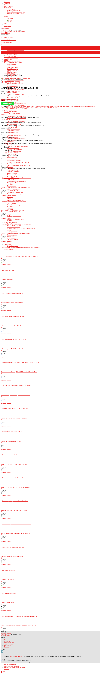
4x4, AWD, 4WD (11, 64)
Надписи (9, 68)
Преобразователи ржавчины (15, 192)
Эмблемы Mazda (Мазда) (71, 106)
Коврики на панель (12, 97)
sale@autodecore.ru (20, 31)
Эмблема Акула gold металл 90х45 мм (11, 441)
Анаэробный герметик (13, 145)
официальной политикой (17, 656)
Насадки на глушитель (13, 66)
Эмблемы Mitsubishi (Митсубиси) (87, 106)
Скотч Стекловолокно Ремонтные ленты (18, 165)
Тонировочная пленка (13, 70)
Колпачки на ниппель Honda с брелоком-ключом (14, 464)
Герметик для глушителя (14, 151)
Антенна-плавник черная (7, 602)
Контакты (6, 14)
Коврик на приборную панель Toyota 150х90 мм (14, 510)
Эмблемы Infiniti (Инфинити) (56, 106)
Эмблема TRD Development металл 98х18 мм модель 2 (15, 233)
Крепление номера (12, 69)
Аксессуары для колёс (10, 47)
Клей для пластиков (12, 159)
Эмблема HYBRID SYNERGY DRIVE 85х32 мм (14, 418)
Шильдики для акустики (13, 74)
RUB (12, 19)
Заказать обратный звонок (8, 31)
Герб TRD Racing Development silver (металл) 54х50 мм (15, 533)
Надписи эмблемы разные (11, 62)
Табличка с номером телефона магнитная (12, 556)
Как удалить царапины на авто (15, 13)
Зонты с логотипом (12, 92)
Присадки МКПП (12, 133)
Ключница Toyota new (7, 279)
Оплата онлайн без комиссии (8, 40)
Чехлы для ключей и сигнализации (17, 108)
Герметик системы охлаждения (16, 121)
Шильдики (10, 72)
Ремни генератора (12, 235)
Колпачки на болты (12, 54)
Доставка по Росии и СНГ (8, 37)
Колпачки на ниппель (13, 53)
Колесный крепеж (12, 111)
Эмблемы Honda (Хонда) (41, 106)
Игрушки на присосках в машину (16, 94)
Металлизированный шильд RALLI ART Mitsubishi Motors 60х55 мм (19, 372)
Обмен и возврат (8, 6)
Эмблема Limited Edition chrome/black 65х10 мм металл (15, 187)
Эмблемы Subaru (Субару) (22, 107)
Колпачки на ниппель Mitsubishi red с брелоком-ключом (16, 487)
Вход (5, 23)
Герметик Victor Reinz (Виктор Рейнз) (18, 146)
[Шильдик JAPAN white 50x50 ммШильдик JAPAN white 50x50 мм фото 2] (10, 78)
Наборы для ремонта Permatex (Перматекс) (19, 162)
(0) (1, 188)
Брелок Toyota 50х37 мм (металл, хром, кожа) (13, 210)
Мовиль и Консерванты (13, 189)
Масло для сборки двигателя (15, 124)
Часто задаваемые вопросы (14, 10)
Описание (3, 114)
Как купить (7, 3)
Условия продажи (11, 9)
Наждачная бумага (12, 190)
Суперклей (10, 167)
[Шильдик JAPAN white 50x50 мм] (10, 81)
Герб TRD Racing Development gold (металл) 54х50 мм (15, 395)
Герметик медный (12, 154)
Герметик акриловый (13, 148)
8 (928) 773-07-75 (5, 30)
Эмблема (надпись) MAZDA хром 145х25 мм (13, 348)
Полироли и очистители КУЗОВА (16, 116)
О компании (7, 2)
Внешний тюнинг (9, 59)
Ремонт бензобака (12, 164)
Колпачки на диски (12, 48)
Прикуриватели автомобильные (16, 105)
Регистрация (7, 26)
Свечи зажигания (12, 238)
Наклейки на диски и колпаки (15, 50)
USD (12, 20)
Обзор (5, 110)
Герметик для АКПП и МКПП (15, 149)
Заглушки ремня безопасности (16, 89)
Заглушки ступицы (12, 58)
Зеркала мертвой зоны (13, 91)
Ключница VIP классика (7, 579)
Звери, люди (10, 67)
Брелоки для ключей (13, 84)
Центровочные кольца (13, 113)
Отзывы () (4, 153)
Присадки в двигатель (13, 130)
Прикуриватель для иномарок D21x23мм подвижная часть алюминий (19, 256)
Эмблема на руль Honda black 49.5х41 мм (12, 325)
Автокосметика (8, 115)
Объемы (9, 70)
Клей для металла (12, 157)
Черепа (9, 71)
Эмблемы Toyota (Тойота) (50, 107)
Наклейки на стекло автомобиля (16, 213)
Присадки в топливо (13, 132)
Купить (2, 100)
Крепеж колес (8, 110)
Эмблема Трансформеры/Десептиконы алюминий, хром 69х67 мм (18, 625)
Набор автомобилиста (13, 211)
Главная (6, 60)
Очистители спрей (12, 127)
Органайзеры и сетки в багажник (16, 103)
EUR (12, 21)
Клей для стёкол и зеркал (14, 160)
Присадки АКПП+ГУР (13, 129)
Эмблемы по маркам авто (14, 61)
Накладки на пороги (13, 100)
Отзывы (6, 16)
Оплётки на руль (11, 102)
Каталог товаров (8, 51)
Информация (7, 7)
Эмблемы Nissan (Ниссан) (8, 107)
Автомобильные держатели (15, 77)
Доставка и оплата (9, 4)
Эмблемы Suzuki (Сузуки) (36, 107)
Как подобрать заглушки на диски (16, 12)
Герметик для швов (12, 152)
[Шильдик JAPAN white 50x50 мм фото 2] (10, 82)
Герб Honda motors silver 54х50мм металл (12, 302)
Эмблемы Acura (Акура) (27, 106)
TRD (8, 65)
